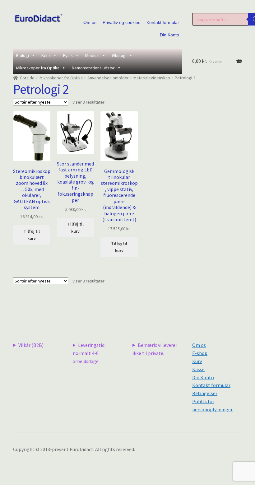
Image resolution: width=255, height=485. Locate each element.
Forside (27, 78)
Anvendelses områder (108, 78)
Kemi (46, 55)
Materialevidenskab (151, 78)
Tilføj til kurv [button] (32, 234)
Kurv (197, 361)
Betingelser (204, 393)
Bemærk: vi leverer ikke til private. (154, 349)
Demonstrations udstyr (93, 68)
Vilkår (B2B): (31, 345)
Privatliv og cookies (121, 22)
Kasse (198, 369)
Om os (89, 22)
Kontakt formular (162, 22)
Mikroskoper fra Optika (37, 68)
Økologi (119, 55)
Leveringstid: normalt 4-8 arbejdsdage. (89, 353)
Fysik (68, 55)
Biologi (22, 55)
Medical (92, 55)
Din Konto (169, 34)
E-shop (199, 353)
